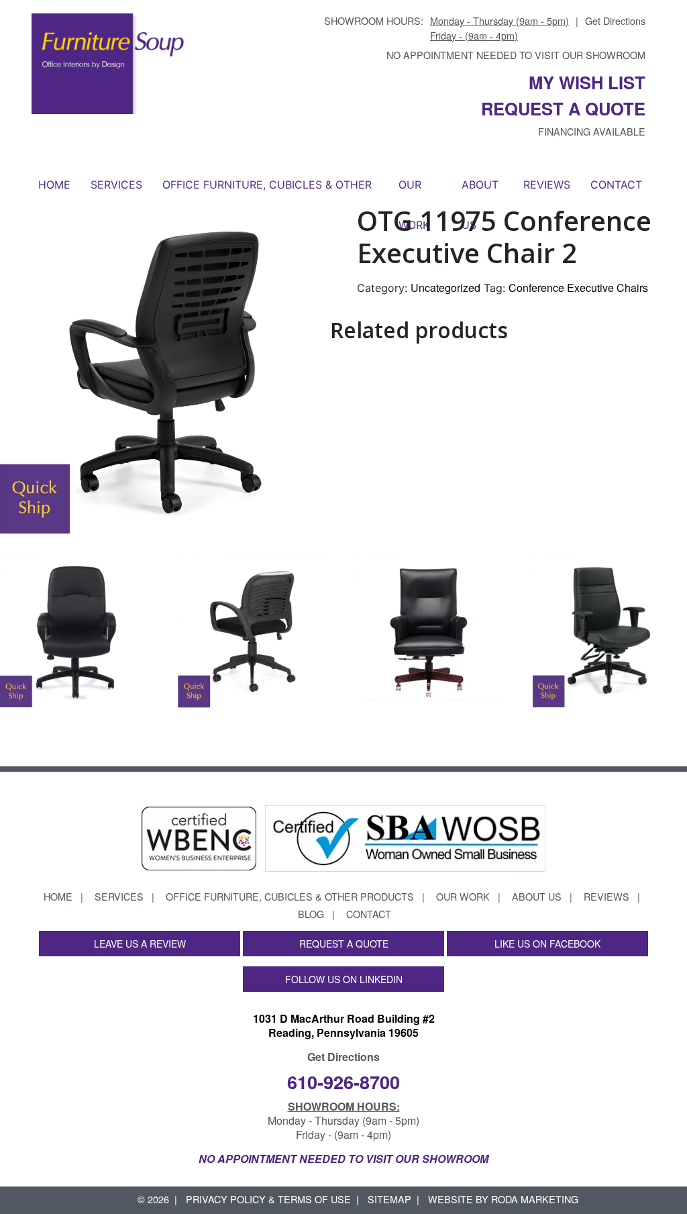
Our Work (414, 191)
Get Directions (615, 20)
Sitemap (389, 1199)
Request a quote (563, 108)
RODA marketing (534, 1199)
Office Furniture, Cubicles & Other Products (267, 191)
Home (54, 184)
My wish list (587, 82)
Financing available (591, 131)
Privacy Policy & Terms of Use (268, 1199)
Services (116, 184)
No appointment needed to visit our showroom (515, 55)
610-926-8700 (343, 1081)
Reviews (546, 184)
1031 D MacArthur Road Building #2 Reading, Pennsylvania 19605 (344, 1025)
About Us (480, 191)
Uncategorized (445, 287)
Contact (616, 184)
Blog (311, 914)
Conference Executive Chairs (578, 287)
